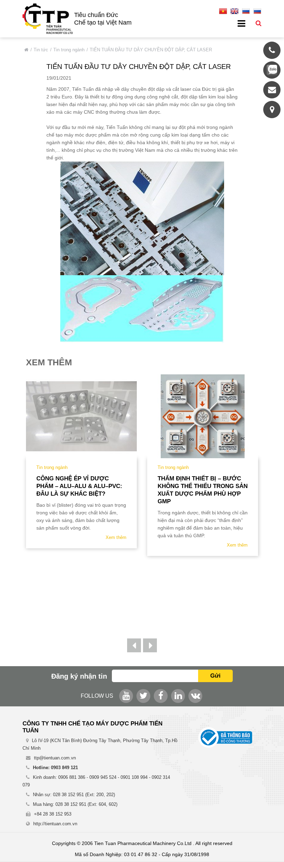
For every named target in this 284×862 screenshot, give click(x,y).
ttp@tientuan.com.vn (55, 757)
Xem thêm (116, 537)
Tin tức (41, 49)
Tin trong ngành (69, 49)
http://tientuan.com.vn (55, 823)
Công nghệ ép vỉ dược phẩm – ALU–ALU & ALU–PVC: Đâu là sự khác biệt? (79, 486)
